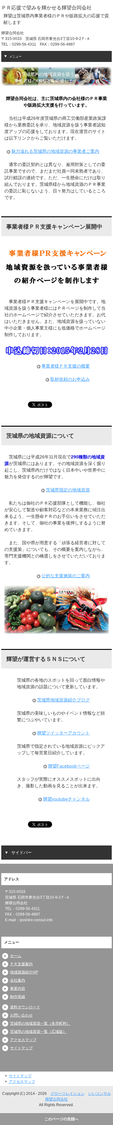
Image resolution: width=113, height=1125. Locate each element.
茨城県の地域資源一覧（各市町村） (40, 1023)
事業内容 (17, 988)
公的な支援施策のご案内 (65, 575)
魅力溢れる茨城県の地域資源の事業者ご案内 (55, 151)
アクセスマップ (23, 1040)
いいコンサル (99, 1093)
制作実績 (17, 997)
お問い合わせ (21, 1015)
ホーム (15, 956)
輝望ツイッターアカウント (63, 732)
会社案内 (17, 980)
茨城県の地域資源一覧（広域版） (38, 1031)
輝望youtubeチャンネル (66, 798)
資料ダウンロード (25, 1007)
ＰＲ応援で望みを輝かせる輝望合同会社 (46, 7)
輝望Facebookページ (69, 765)
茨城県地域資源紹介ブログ (63, 699)
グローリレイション (67, 1093)
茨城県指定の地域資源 (68, 489)
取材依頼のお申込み (70, 379)
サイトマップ (21, 1048)
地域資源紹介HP (24, 972)
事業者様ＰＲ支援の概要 (65, 366)
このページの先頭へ (61, 1119)
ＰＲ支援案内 (21, 964)
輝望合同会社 (56, 1099)
